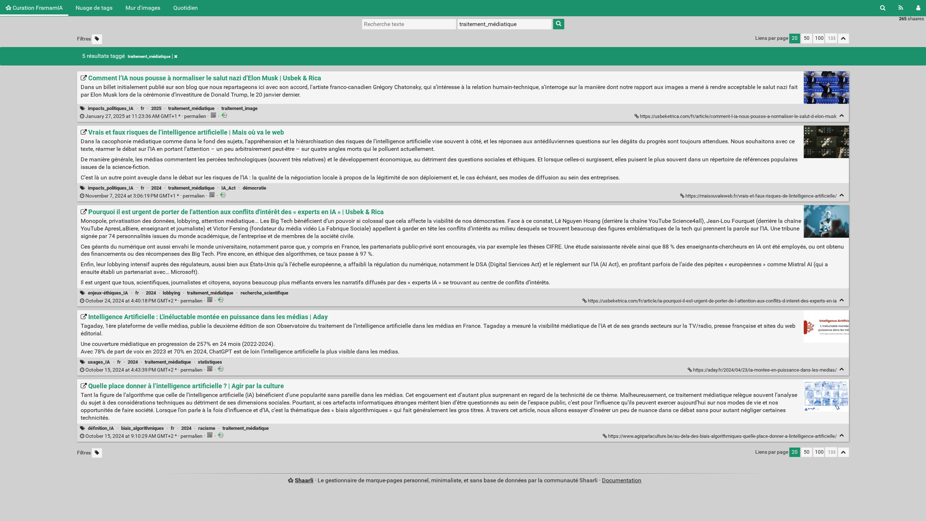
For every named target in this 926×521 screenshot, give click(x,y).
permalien (145, 116)
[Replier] (842, 115)
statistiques (210, 362)
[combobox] (505, 23)
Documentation (621, 480)
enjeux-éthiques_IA (108, 293)
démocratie (254, 188)
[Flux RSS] (901, 8)
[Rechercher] (882, 8)
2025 (156, 108)
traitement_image (239, 108)
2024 (156, 188)
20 (795, 38)
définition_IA (101, 428)
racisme (206, 428)
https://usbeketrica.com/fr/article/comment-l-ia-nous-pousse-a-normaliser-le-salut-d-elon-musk (738, 116)
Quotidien (185, 7)
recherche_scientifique (264, 293)
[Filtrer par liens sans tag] (97, 39)
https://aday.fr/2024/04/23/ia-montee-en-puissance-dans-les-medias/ (765, 370)
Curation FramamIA (37, 7)
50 (807, 38)
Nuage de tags (94, 7)
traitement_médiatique (149, 56)
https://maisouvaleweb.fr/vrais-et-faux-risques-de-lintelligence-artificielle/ (761, 196)
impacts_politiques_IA (110, 108)
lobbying (171, 293)
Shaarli (304, 480)
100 (819, 38)
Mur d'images (143, 7)
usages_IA (99, 362)
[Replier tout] (843, 38)
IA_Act (228, 188)
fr (142, 108)
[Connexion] (918, 8)
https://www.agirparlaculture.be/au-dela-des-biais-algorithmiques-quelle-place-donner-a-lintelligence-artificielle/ (722, 436)
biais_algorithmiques (142, 428)
